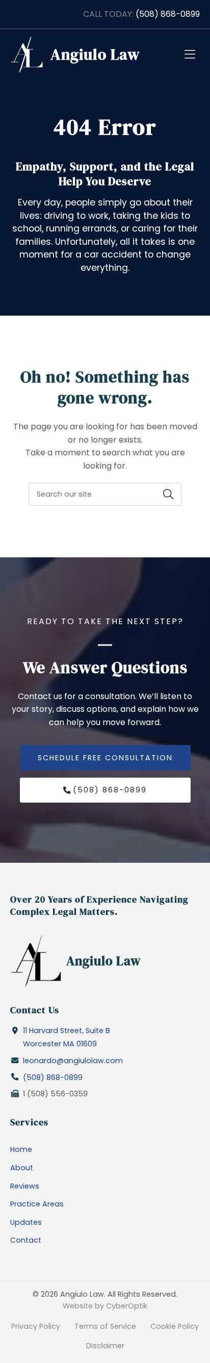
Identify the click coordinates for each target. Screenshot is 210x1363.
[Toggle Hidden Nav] (189, 54)
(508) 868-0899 (168, 14)
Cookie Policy (174, 1326)
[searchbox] (105, 494)
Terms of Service (105, 1326)
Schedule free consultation (105, 758)
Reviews (24, 1186)
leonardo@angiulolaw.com (73, 1061)
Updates (26, 1222)
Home (21, 1149)
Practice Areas (37, 1204)
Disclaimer (105, 1346)
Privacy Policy (35, 1326)
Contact (25, 1240)
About (21, 1168)
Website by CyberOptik (105, 1306)
